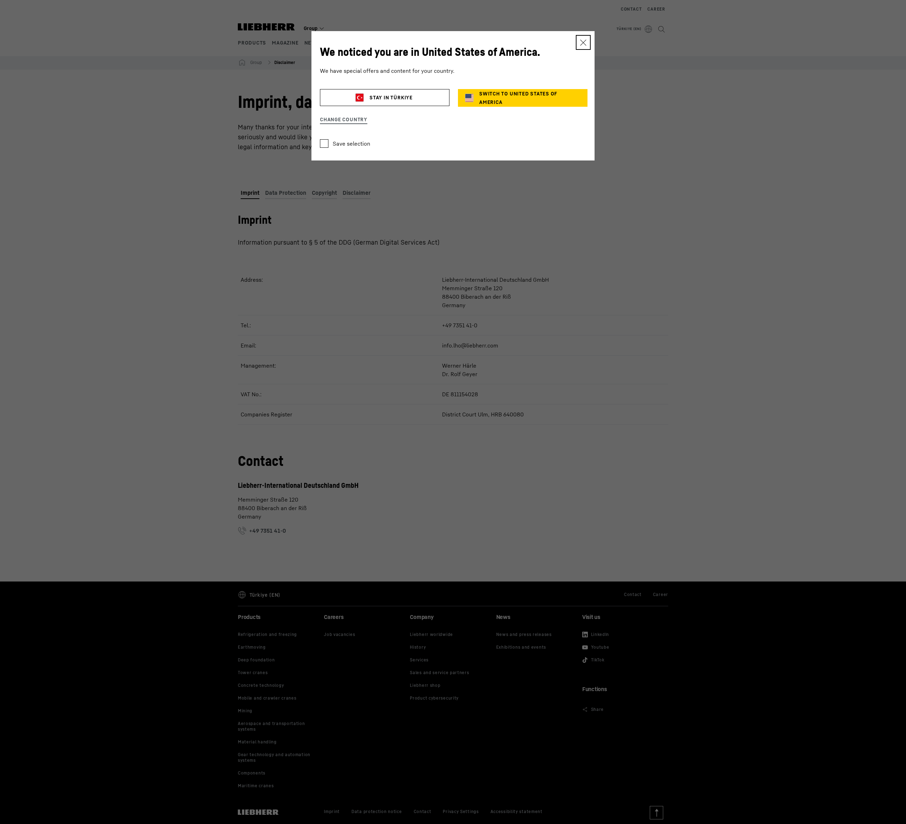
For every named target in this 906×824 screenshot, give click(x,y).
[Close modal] (583, 42)
